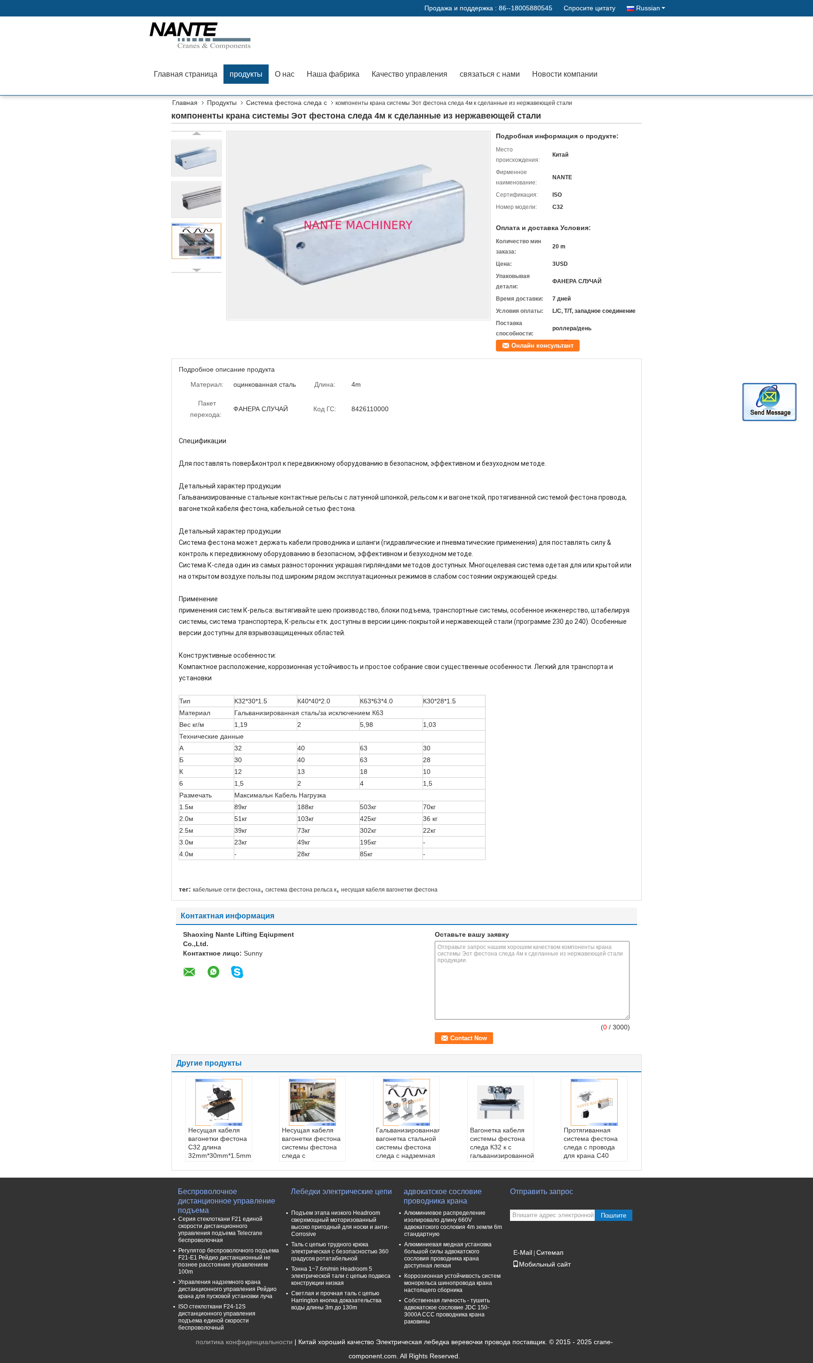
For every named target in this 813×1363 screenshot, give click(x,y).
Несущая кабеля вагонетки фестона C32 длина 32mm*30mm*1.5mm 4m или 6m (219, 1147)
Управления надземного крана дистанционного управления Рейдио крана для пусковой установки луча (227, 1289)
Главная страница (185, 74)
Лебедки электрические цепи (341, 1192)
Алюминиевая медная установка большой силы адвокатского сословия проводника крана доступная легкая (448, 1255)
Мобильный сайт (545, 1264)
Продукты (222, 102)
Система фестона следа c (286, 102)
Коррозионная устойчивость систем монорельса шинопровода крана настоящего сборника (452, 1283)
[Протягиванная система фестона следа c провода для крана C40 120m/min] (594, 1102)
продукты (246, 74)
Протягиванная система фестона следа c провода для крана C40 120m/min (591, 1147)
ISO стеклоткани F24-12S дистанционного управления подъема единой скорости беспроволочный (216, 1317)
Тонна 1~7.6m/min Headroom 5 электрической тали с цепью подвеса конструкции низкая (341, 1276)
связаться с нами (490, 74)
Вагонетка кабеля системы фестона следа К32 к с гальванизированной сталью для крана (502, 1147)
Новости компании (565, 74)
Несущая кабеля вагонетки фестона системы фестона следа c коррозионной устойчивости (311, 1151)
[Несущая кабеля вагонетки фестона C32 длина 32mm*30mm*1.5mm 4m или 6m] (219, 1102)
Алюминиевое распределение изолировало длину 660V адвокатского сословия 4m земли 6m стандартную (453, 1223)
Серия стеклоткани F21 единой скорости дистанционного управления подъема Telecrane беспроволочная (220, 1229)
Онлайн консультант (542, 345)
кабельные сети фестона (227, 889)
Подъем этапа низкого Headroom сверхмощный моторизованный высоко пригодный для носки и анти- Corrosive (340, 1223)
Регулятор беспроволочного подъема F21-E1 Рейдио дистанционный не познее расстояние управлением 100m (228, 1261)
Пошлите (613, 1215)
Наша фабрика (333, 74)
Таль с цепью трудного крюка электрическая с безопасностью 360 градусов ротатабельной (340, 1251)
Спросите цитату (589, 8)
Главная (185, 102)
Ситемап (550, 1252)
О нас (285, 74)
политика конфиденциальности (244, 1342)
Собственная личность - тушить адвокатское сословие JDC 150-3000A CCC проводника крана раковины (447, 1311)
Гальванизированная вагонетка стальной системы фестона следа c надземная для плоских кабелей (407, 1151)
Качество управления (409, 74)
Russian (648, 8)
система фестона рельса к (300, 889)
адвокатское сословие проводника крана (443, 1196)
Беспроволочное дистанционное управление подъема (226, 1197)
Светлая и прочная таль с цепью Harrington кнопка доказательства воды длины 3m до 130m (336, 1300)
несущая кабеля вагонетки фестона (389, 889)
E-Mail (522, 1252)
